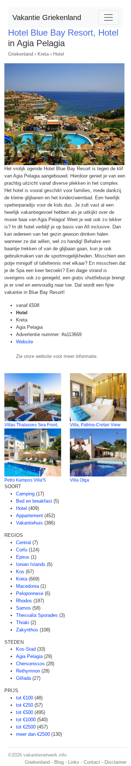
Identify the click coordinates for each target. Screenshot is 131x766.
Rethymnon (28, 671)
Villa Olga (79, 480)
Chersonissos (30, 663)
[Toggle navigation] (108, 17)
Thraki (22, 622)
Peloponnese (29, 593)
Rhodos (24, 600)
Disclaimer (115, 762)
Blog (59, 762)
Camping (25, 493)
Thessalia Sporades (37, 615)
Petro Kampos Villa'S (25, 480)
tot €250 (24, 705)
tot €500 (24, 712)
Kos (20, 571)
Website (24, 341)
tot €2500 (26, 727)
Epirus (22, 557)
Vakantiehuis (29, 523)
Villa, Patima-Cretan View (95, 424)
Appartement (29, 515)
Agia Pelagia (29, 656)
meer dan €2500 (33, 734)
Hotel (58, 54)
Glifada (23, 678)
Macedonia (27, 586)
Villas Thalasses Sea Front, (31, 424)
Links (73, 762)
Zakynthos (27, 630)
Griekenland (20, 54)
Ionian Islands (30, 564)
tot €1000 (26, 719)
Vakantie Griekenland (46, 17)
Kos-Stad (26, 649)
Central (23, 542)
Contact (92, 762)
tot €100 (24, 698)
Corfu (21, 549)
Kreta (43, 54)
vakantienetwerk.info (45, 755)
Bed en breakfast (34, 501)
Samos (23, 608)
